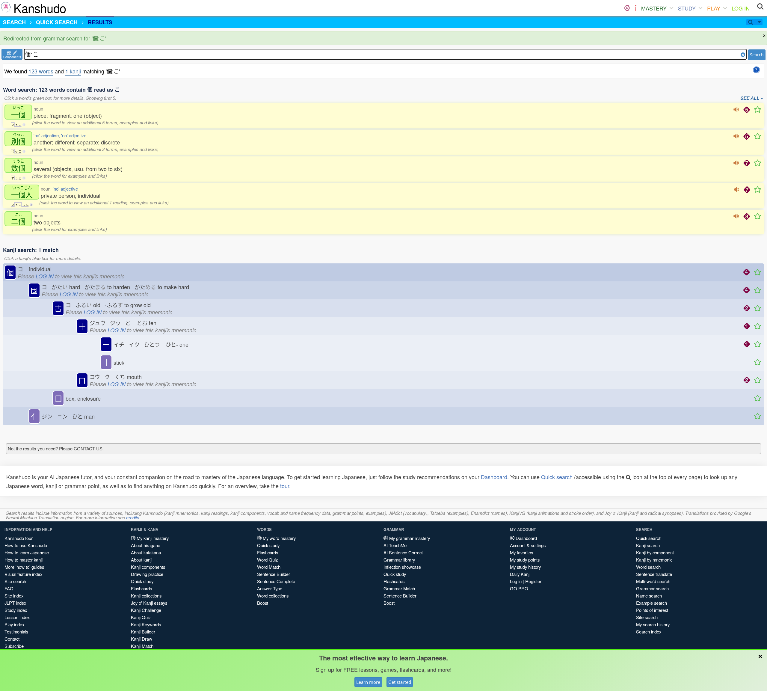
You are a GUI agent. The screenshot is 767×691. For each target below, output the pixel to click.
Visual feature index (23, 574)
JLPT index (15, 603)
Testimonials (16, 631)
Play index (14, 624)
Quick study (142, 581)
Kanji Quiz (141, 617)
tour (284, 486)
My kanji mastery (152, 538)
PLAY (713, 8)
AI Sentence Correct (403, 552)
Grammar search (652, 588)
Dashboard (494, 477)
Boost (262, 603)
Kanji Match (142, 646)
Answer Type (269, 588)
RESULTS (100, 22)
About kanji (141, 559)
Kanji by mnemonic (654, 559)
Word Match (268, 567)
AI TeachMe (395, 545)
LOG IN (741, 8)
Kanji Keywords (146, 624)
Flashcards (141, 588)
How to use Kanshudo (25, 545)
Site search (15, 581)
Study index (15, 610)
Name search (649, 595)
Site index (13, 595)
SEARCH (14, 22)
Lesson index (17, 617)
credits (132, 517)
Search (757, 55)
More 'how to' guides (24, 567)
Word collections (273, 595)
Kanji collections (146, 595)
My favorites (521, 552)
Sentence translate (654, 574)
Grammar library (399, 559)
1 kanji (73, 71)
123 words (40, 71)
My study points (525, 559)
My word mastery (279, 538)
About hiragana (145, 545)
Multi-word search (653, 581)
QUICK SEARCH (57, 22)
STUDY (687, 8)
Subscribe (14, 646)
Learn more (368, 682)
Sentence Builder (273, 574)
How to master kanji (23, 559)
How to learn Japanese (26, 552)
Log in (516, 581)
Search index (648, 631)
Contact (11, 639)
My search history (653, 624)
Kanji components (148, 567)
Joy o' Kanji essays (149, 603)
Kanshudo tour (18, 538)
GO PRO (519, 588)
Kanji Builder (143, 631)
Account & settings (528, 545)
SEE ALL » (751, 98)
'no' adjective (73, 135)
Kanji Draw (141, 639)
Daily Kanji (520, 574)
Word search (648, 567)
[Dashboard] (627, 8)
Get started (399, 682)
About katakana (146, 552)
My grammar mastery (409, 538)
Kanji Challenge (146, 610)
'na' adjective (46, 135)
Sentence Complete (276, 581)
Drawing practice (147, 574)
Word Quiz (267, 559)
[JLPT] (635, 8)
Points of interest (652, 610)
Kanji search (648, 545)
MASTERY (654, 8)
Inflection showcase (402, 567)
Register (533, 581)
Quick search (557, 477)
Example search (651, 603)
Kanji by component (655, 552)
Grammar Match (399, 588)
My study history (525, 567)
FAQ (8, 588)
